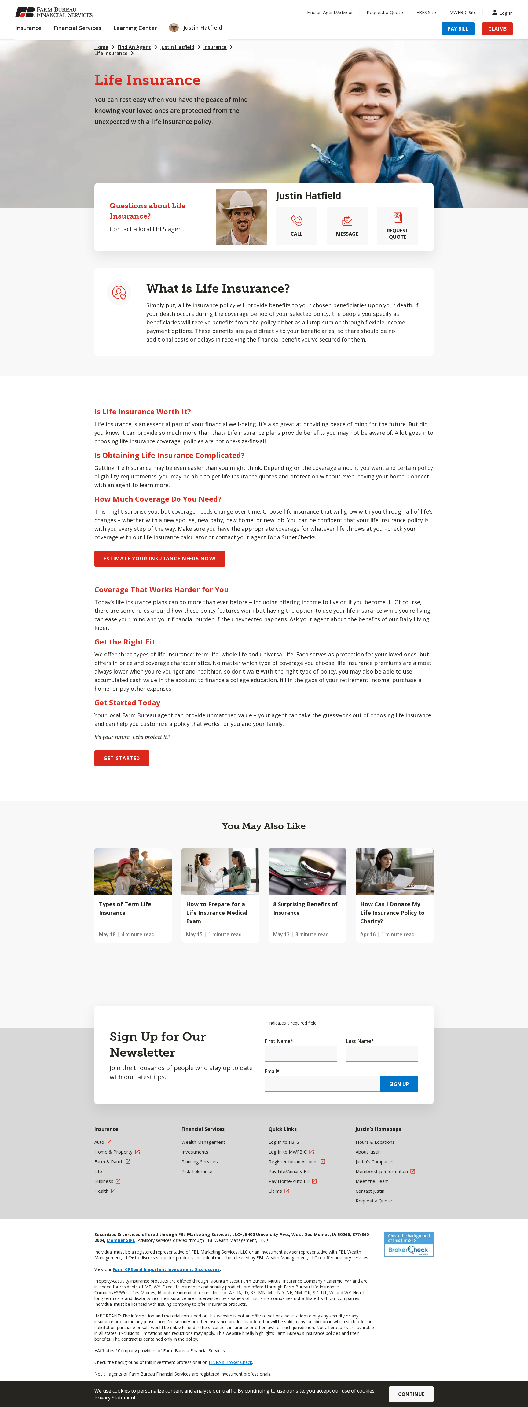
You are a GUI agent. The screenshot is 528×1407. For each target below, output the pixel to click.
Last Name (360, 1041)
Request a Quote (385, 12)
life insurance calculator (175, 537)
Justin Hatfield (177, 47)
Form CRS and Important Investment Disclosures (166, 1269)
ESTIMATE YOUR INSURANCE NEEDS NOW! (160, 558)
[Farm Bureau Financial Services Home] (55, 12)
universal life (276, 654)
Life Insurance (111, 53)
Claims (497, 28)
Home (101, 47)
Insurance (215, 47)
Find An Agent (134, 47)
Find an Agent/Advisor (330, 12)
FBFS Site (426, 12)
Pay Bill (458, 28)
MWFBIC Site (463, 12)
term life (207, 654)
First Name (279, 1041)
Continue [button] (411, 1394)
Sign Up (399, 1084)
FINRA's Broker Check (230, 1362)
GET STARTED (122, 758)
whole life (234, 654)
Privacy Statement (115, 1397)
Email (272, 1071)
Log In (506, 12)
